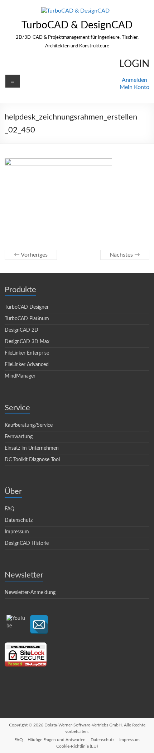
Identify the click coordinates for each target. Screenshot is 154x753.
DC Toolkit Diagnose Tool (32, 459)
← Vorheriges (31, 255)
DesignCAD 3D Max (27, 341)
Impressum (17, 531)
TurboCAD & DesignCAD (77, 25)
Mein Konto (134, 87)
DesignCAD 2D (21, 330)
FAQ (9, 508)
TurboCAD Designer (27, 307)
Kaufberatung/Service (29, 425)
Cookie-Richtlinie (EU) (77, 746)
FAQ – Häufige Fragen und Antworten (50, 740)
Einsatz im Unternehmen (32, 448)
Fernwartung (19, 436)
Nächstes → (125, 255)
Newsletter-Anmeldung (30, 592)
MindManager (20, 376)
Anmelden (134, 80)
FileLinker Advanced (27, 364)
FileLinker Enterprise (27, 353)
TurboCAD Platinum (27, 318)
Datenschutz (19, 520)
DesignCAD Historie (27, 543)
